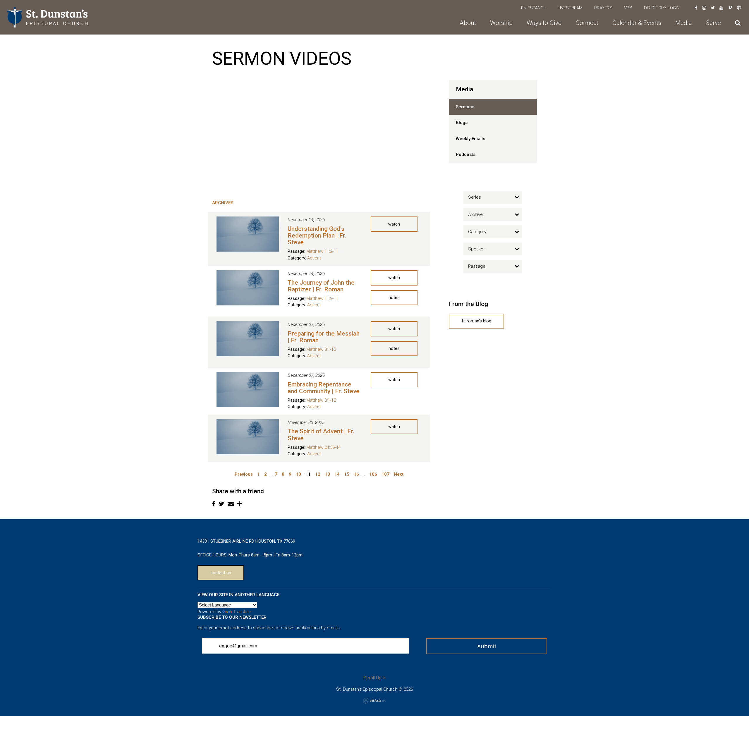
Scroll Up (373, 677)
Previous (244, 474)
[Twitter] (713, 8)
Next (398, 474)
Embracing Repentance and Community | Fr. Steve (324, 388)
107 (385, 474)
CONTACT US (220, 572)
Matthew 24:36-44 (323, 447)
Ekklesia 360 (374, 701)
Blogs (462, 122)
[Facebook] (696, 8)
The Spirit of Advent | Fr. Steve (321, 434)
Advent (314, 258)
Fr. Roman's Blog (476, 321)
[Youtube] (721, 8)
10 (298, 474)
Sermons (465, 106)
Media (464, 89)
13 (327, 474)
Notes (394, 297)
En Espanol (533, 8)
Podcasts (465, 154)
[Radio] (739, 8)
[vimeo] (730, 8)
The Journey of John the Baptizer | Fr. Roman (321, 286)
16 (356, 474)
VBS (628, 8)
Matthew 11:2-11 (322, 251)
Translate (242, 611)
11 (308, 474)
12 (317, 474)
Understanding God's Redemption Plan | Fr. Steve (317, 235)
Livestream (570, 8)
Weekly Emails (470, 138)
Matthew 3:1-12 (321, 349)
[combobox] (492, 197)
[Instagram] (704, 8)
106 (373, 474)
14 (337, 474)
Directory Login (662, 8)
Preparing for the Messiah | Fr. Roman (324, 337)
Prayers (603, 8)
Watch (394, 224)
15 (346, 474)
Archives (222, 202)
